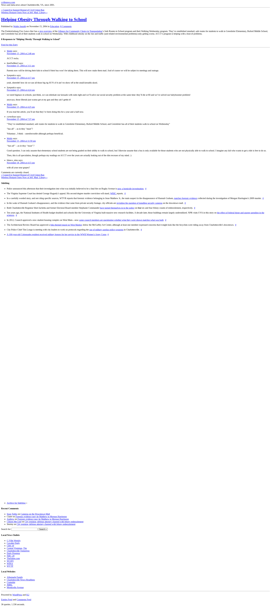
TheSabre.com (13, 558)
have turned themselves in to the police (117, 208)
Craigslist (11, 582)
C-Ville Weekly (14, 540)
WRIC (113, 193)
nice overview (45, 31)
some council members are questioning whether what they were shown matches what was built (121, 220)
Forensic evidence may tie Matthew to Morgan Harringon (41, 516)
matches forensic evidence (185, 198)
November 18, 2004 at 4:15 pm (21, 163)
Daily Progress (13, 553)
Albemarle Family (15, 577)
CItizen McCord (14, 521)
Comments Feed (24, 599)
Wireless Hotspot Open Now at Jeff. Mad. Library (24, 12)
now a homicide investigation (130, 188)
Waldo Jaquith (19, 26)
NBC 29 (10, 556)
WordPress (17, 595)
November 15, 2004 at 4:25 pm (21, 107)
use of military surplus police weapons (106, 229)
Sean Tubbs (12, 514)
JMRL (10, 585)
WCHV (10, 561)
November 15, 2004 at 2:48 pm (21, 53)
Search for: (6, 529)
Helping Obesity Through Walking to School (44, 19)
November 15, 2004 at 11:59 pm (21, 141)
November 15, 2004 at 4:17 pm (21, 78)
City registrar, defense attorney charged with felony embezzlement (54, 521)
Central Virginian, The (17, 548)
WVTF (10, 566)
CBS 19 (10, 545)
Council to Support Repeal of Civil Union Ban (22, 10)
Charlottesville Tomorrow (18, 551)
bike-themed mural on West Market (66, 225)
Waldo (9, 51)
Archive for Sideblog (16, 503)
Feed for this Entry (9, 45)
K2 (27, 595)
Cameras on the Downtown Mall (35, 514)
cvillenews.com (8, 2)
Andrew (10, 519)
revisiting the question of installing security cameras (139, 203)
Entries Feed (6, 599)
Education (54, 26)
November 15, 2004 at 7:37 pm (21, 119)
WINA (10, 563)
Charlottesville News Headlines (21, 580)
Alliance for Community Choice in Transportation (80, 31)
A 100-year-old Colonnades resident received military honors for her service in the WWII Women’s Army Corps (56, 234)
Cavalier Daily (13, 543)
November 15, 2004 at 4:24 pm (21, 90)
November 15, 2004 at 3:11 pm (21, 66)
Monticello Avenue (15, 587)
